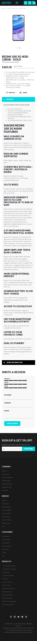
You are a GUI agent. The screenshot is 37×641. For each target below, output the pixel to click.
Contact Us (5, 490)
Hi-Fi (3, 556)
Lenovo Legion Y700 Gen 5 (9, 566)
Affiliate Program (6, 480)
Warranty (4, 500)
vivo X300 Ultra (6, 572)
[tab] (18, 99)
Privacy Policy (5, 474)
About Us (4, 471)
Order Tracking (6, 516)
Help (3, 526)
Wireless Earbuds (6, 546)
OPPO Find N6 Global (7, 595)
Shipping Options (6, 507)
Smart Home (5, 549)
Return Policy (5, 503)
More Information (14, 362)
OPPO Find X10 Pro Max (8, 588)
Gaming (4, 552)
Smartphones (5, 536)
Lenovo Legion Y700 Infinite (9, 569)
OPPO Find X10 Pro (7, 591)
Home (3, 8)
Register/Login (6, 523)
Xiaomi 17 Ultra (6, 585)
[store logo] (7, 3)
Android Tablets (6, 539)
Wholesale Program (7, 484)
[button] (17, 48)
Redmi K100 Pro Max (7, 604)
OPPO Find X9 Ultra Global (9, 601)
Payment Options (6, 510)
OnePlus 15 (5, 579)
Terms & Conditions (7, 477)
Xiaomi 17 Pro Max (7, 582)
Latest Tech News (7, 487)
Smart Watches (6, 543)
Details (10, 99)
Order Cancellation (7, 520)
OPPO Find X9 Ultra (7, 598)
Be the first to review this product (10, 62)
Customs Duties (6, 513)
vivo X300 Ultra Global (8, 575)
